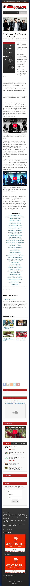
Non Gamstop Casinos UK (15, 254)
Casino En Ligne (15, 262)
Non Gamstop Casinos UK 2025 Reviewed (15, 217)
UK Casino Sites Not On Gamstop (15, 259)
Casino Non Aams (15, 281)
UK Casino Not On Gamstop (15, 230)
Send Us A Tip (14, 583)
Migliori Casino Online (15, 218)
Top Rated (15, 443)
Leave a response (14, 39)
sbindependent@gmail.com (17, 524)
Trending (23, 443)
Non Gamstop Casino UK (15, 223)
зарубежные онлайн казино (15, 267)
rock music (11, 288)
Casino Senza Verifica (15, 272)
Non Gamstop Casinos (15, 220)
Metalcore (19, 286)
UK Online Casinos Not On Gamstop (15, 240)
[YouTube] (11, 529)
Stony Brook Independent (19, 288)
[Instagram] (5, 529)
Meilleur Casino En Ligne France (15, 271)
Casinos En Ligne (15, 284)
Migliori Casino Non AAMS (15, 282)
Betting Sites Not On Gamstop (15, 227)
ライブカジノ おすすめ (15, 264)
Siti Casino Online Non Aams (15, 257)
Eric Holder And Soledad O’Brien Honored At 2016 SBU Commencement (21, 339)
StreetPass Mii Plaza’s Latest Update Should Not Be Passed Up (16, 458)
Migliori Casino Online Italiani (15, 260)
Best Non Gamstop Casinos (15, 225)
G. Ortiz (16, 464)
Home (8, 1)
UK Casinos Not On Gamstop (15, 232)
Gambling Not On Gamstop (15, 235)
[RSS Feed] (7, 529)
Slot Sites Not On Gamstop (15, 215)
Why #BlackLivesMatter (21, 326)
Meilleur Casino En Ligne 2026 (15, 276)
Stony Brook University (8, 289)
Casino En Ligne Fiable (15, 269)
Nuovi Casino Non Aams (15, 274)
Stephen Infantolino (18, 469)
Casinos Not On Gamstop (15, 237)
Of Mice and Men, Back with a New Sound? (16, 447)
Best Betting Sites (15, 249)
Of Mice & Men (6, 288)
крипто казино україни (15, 266)
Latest (7, 443)
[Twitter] (9, 529)
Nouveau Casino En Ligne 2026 (15, 277)
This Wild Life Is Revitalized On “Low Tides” (8, 328)
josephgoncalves (20, 454)
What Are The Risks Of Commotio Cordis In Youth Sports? (8, 339)
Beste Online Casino (15, 244)
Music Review (9, 286)
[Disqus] (15, 361)
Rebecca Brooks (10, 38)
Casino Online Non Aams (15, 252)
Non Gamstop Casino (15, 250)
